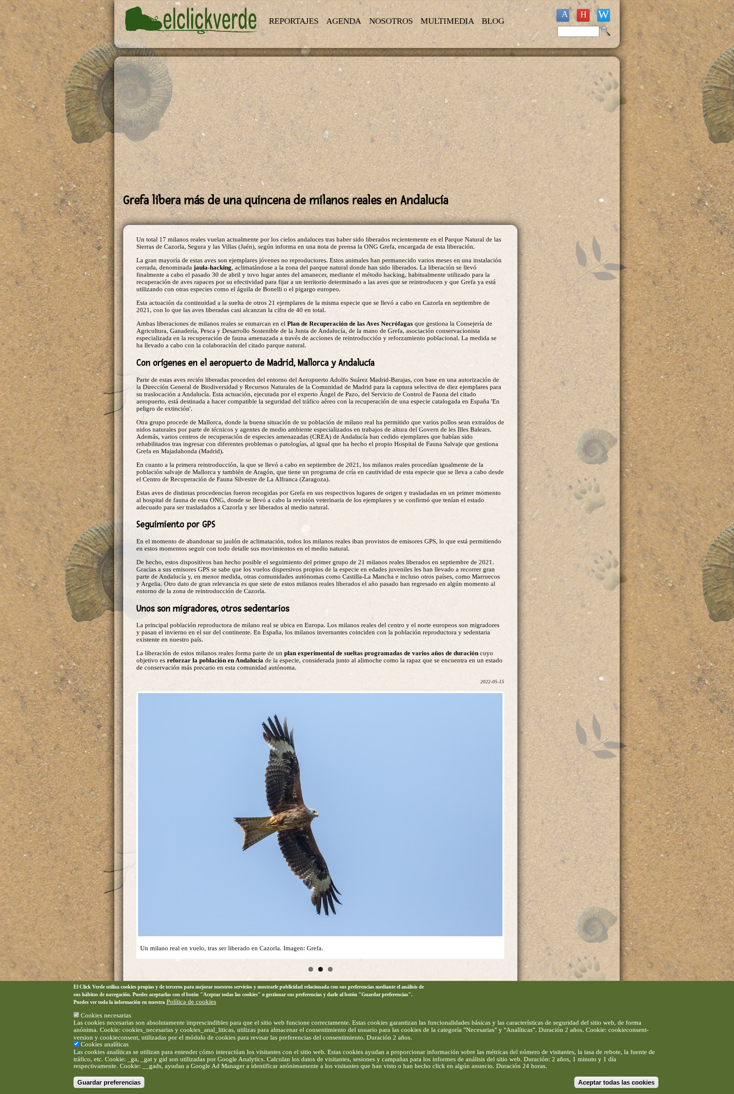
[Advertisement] (320, 125)
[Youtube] (583, 15)
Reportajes (294, 21)
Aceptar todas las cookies (616, 1081)
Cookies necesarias (106, 1015)
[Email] (603, 15)
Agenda (343, 21)
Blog (493, 21)
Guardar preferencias (109, 1081)
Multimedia (447, 21)
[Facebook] (562, 15)
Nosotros (391, 21)
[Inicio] (192, 39)
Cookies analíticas (105, 1044)
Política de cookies (191, 1001)
